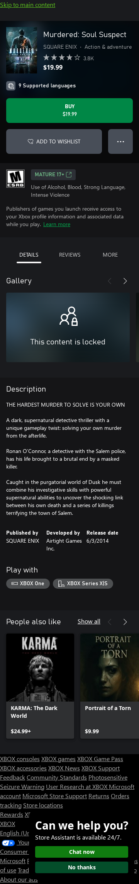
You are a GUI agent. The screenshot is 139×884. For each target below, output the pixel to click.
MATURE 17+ (49, 174)
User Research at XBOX (77, 786)
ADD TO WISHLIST (58, 141)
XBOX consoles (20, 759)
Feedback (12, 777)
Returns (98, 796)
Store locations (43, 805)
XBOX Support (100, 768)
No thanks (82, 867)
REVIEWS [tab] (69, 254)
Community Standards (57, 777)
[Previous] (109, 281)
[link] (40, 686)
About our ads (19, 879)
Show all (89, 621)
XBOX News (64, 768)
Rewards (11, 814)
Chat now (82, 851)
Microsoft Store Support (54, 796)
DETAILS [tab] (28, 254)
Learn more (56, 224)
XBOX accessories (23, 768)
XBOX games (58, 759)
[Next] (125, 281)
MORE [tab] (110, 254)
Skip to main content (27, 4)
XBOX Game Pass (100, 759)
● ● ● (120, 141)
